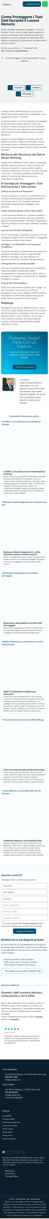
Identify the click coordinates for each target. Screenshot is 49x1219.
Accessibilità (7, 1116)
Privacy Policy (29, 923)
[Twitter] (19, 1183)
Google (39, 1016)
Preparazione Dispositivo (11, 1122)
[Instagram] (34, 1183)
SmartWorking (21, 51)
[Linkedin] (23, 1183)
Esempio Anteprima (10, 1139)
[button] (16, 4)
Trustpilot (14, 1019)
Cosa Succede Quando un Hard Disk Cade (24, 770)
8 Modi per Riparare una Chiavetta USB (23, 840)
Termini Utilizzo (8, 1129)
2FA (3, 51)
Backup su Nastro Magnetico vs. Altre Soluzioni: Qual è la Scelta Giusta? (22, 553)
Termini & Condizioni (10, 1126)
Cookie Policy (7, 1132)
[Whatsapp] (45, 4)
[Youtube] (26, 1183)
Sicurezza (10, 51)
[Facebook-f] (15, 1183)
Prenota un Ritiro (9, 1119)
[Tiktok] (30, 1183)
